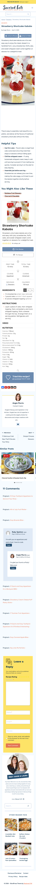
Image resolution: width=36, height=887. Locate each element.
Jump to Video (26, 36)
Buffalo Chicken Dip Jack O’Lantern (24, 836)
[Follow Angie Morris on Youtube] (18, 424)
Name (9, 712)
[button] (3, 243)
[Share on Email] (15, 387)
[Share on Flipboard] (9, 387)
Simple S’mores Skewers (28, 436)
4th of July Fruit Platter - (18, 509)
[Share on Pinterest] (5, 387)
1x (25, 290)
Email (9, 722)
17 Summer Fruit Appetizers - (20, 613)
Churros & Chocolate (12, 196)
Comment (10, 680)
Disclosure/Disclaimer (14, 873)
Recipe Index (23, 876)
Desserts (4, 23)
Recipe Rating (11, 677)
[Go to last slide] (2, 467)
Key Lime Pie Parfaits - (18, 648)
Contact (25, 873)
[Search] (28, 806)
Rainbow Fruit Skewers (13, 193)
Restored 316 (28, 883)
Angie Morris (6, 30)
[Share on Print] (12, 387)
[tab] (14, 482)
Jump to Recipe (12, 36)
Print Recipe (19, 249)
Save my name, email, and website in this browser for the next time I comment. (19, 738)
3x (32, 290)
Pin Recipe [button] (19, 255)
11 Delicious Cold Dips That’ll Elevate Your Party (8, 437)
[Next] (34, 467)
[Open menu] (32, 7)
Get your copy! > (18, 2)
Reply (8, 545)
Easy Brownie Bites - (17, 520)
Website (9, 731)
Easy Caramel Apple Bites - (19, 637)
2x (28, 290)
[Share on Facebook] (2, 387)
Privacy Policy (13, 876)
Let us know (16, 379)
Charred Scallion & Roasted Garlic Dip (14, 478)
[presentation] (11, 824)
